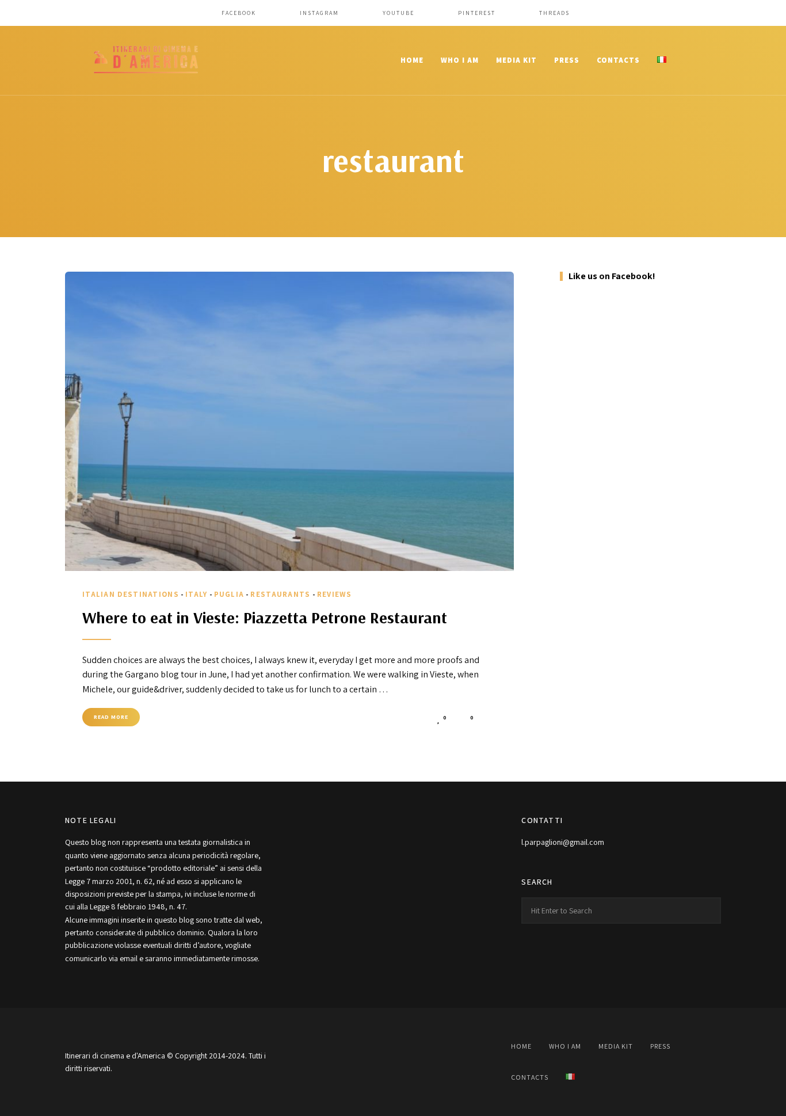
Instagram (319, 13)
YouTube (398, 13)
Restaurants (280, 594)
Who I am (460, 60)
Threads (554, 13)
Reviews (334, 594)
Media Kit (516, 60)
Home (411, 60)
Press (566, 60)
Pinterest (476, 13)
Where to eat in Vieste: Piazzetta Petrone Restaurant (264, 617)
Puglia (229, 594)
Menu (709, 60)
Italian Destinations (130, 594)
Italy (196, 594)
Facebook (239, 13)
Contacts (618, 60)
